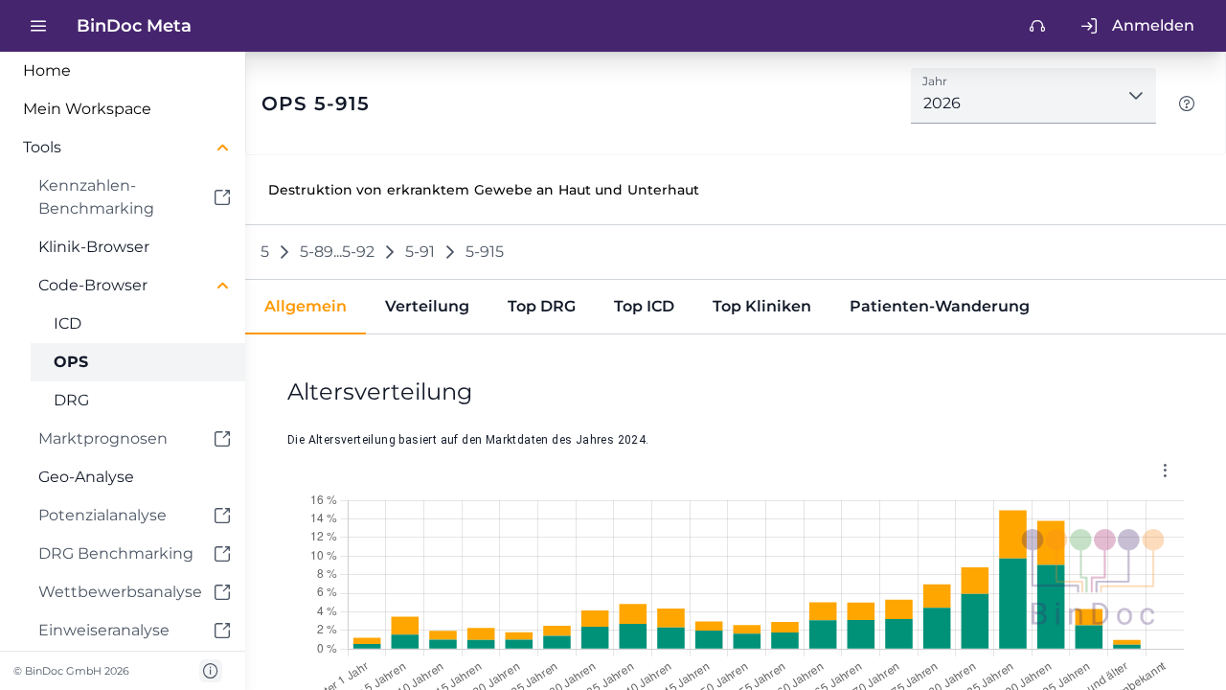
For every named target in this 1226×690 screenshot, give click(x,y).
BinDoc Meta (134, 25)
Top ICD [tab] (644, 306)
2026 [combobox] (942, 103)
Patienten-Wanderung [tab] (940, 306)
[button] (122, 147)
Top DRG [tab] (542, 306)
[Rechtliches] (210, 670)
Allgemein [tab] (305, 306)
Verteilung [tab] (427, 306)
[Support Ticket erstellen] (1037, 26)
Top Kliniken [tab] (762, 306)
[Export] (1165, 470)
